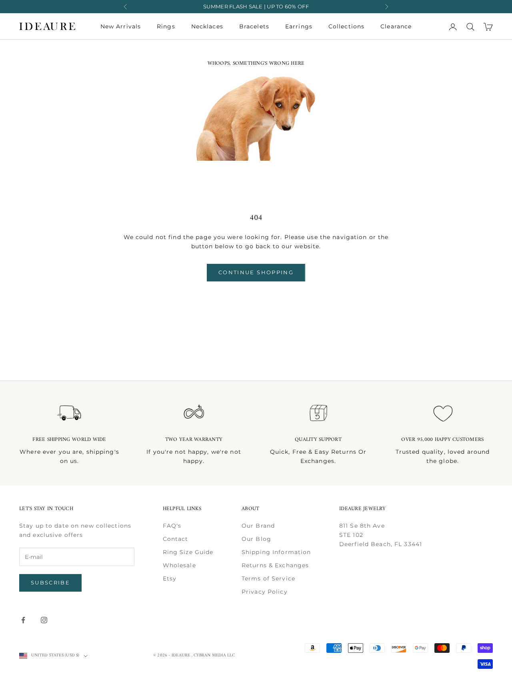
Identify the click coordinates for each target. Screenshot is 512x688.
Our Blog (256, 538)
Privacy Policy (265, 591)
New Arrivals (120, 26)
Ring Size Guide (188, 552)
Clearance (396, 26)
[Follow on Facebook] (23, 620)
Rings (166, 26)
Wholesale (179, 565)
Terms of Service (268, 578)
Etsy (169, 578)
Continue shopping (256, 272)
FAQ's (172, 525)
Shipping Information (276, 552)
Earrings (298, 26)
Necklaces (207, 26)
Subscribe (50, 582)
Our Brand (258, 525)
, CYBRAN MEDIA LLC (213, 655)
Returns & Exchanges (275, 565)
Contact (175, 538)
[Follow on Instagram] (44, 620)
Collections (346, 26)
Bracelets (254, 26)
